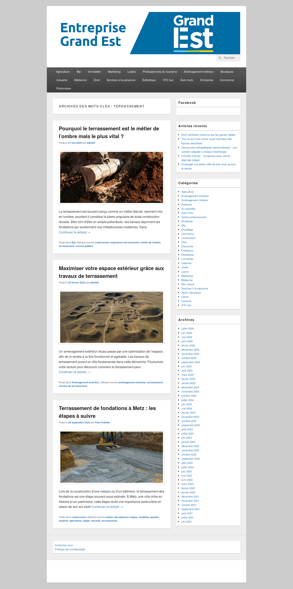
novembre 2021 (190, 500)
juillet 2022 (187, 467)
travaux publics (84, 246)
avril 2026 (187, 341)
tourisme (186, 301)
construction (102, 242)
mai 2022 (186, 475)
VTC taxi (168, 80)
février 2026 (188, 345)
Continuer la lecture (74, 232)
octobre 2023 (188, 421)
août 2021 (187, 513)
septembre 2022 (190, 458)
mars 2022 (187, 484)
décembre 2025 (190, 349)
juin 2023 (186, 438)
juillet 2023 (187, 433)
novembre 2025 (190, 354)
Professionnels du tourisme (160, 72)
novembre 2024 (190, 391)
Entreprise (206, 80)
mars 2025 (187, 375)
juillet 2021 (187, 517)
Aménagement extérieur (85, 382)
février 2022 (188, 488)
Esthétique (149, 80)
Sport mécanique (191, 292)
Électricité (187, 246)
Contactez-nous (64, 545)
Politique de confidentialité (70, 549)
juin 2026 (186, 333)
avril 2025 (187, 370)
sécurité (95, 520)
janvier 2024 (188, 412)
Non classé (187, 284)
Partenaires (63, 88)
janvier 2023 (188, 442)
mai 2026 (186, 337)
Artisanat (186, 204)
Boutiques (227, 72)
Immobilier (94, 72)
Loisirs (132, 72)
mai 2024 (186, 408)
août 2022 (187, 463)
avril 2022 (187, 480)
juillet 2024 (187, 400)
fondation (144, 517)
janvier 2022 (188, 492)
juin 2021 (186, 521)
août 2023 (187, 429)
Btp (79, 72)
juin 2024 (186, 404)
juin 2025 (186, 366)
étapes (134, 517)
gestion (154, 517)
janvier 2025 (188, 383)
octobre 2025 (188, 358)
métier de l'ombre (151, 242)
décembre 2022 (190, 446)
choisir (109, 517)
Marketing (114, 72)
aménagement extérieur (132, 382)
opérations (75, 520)
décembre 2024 (190, 387)
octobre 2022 (188, 454)
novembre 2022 (190, 450)
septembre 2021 (190, 509)
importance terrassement (125, 242)
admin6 (91, 143)
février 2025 (188, 379)
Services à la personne (121, 80)
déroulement (121, 517)
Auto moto (186, 80)
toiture (185, 297)
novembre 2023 (190, 417)
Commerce (227, 80)
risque (86, 520)
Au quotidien (188, 208)
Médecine (80, 80)
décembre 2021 (190, 496)
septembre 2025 (190, 362)
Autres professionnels (193, 217)
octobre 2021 (188, 505)
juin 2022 (186, 471)
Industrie (61, 80)
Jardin (184, 267)
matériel (63, 520)
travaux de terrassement (73, 386)
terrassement (66, 246)
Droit (97, 80)
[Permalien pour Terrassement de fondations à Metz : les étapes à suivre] (111, 486)
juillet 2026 (187, 328)
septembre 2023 (190, 425)
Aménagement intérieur (199, 72)
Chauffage (187, 229)
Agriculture (63, 72)
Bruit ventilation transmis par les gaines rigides (208, 135)
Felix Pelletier (102, 422)
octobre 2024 (188, 395)
